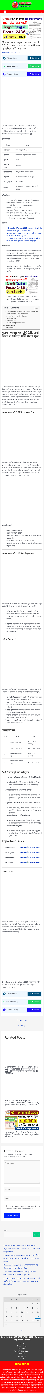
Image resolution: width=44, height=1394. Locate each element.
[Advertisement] (22, 101)
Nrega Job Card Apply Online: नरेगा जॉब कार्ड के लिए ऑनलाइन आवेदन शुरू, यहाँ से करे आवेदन (22, 1134)
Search (5, 1230)
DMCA (22, 1359)
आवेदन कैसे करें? (12, 318)
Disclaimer (10, 327)
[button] (41, 11)
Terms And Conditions (22, 1351)
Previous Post (22, 1020)
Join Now (35, 58)
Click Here (23, 848)
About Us (22, 1353)
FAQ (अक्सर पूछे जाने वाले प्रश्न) (16, 323)
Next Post (21, 1026)
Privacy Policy (22, 1346)
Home (22, 1343)
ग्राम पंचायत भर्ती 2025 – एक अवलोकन (18, 314)
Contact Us (22, 1356)
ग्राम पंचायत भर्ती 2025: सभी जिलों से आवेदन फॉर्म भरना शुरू (23, 311)
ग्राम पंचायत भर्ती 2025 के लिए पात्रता (17, 316)
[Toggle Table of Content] (35, 308)
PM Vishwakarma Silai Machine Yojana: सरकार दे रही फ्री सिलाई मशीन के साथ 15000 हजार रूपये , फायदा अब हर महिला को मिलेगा (21, 1281)
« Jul (21, 1330)
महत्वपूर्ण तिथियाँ (12, 320)
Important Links (9, 325)
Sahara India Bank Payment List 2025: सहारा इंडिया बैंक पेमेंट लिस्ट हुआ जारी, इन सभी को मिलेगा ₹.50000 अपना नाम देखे (22, 1102)
